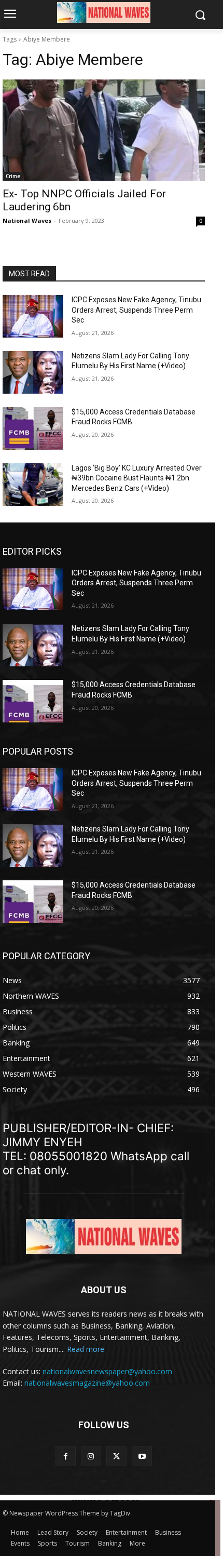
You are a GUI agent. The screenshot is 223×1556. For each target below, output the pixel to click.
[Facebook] (65, 1456)
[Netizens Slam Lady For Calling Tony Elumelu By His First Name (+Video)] (33, 372)
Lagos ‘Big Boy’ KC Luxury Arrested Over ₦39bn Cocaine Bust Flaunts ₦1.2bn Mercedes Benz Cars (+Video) (137, 478)
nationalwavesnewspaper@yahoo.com (107, 1371)
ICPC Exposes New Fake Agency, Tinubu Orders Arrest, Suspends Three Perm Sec (136, 310)
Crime (13, 176)
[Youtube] (142, 1456)
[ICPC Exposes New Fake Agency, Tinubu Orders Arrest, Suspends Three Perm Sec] (33, 316)
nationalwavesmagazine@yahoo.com (87, 1383)
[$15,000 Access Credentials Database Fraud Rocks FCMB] (33, 428)
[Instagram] (91, 1456)
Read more (85, 1349)
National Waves (27, 220)
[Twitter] (116, 1456)
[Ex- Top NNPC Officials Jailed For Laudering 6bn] (104, 130)
